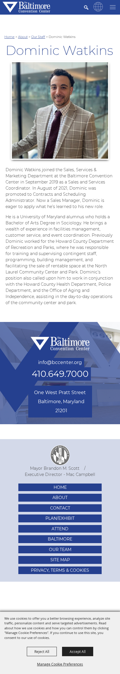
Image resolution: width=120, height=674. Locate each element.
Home (9, 37)
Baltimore (60, 539)
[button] (98, 10)
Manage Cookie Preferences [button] (60, 664)
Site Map (60, 559)
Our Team (60, 549)
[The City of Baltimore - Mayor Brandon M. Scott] (60, 455)
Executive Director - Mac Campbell (60, 474)
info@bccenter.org (60, 362)
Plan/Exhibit (60, 518)
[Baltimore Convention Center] (26, 7)
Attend (60, 528)
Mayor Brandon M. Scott (55, 468)
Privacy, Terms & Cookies (60, 570)
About (23, 37)
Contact (60, 508)
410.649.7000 (60, 373)
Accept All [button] (78, 651)
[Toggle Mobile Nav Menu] (113, 6)
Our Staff (38, 37)
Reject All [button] (41, 651)
